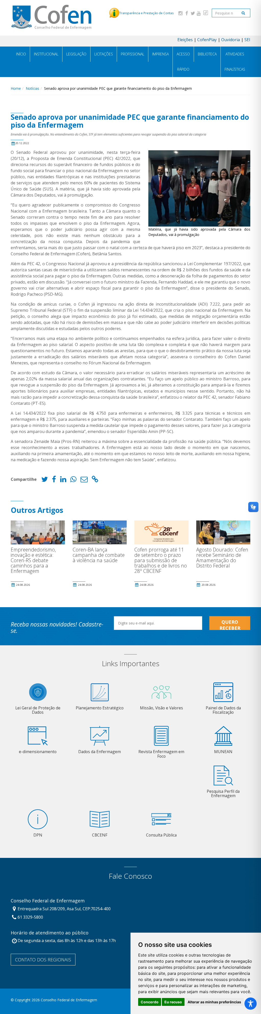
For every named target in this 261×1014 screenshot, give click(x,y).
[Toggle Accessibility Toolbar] (250, 1003)
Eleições (185, 39)
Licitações (103, 54)
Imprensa (160, 54)
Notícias (32, 88)
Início (21, 54)
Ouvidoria (230, 39)
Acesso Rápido (183, 62)
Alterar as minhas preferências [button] (214, 1002)
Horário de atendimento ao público (49, 932)
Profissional (132, 54)
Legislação (76, 54)
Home (16, 88)
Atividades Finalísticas (235, 62)
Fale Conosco (130, 876)
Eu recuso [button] (173, 1002)
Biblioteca (207, 54)
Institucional (46, 54)
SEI (247, 39)
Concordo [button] (150, 1002)
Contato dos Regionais (43, 960)
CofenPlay (207, 39)
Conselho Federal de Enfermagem (48, 900)
